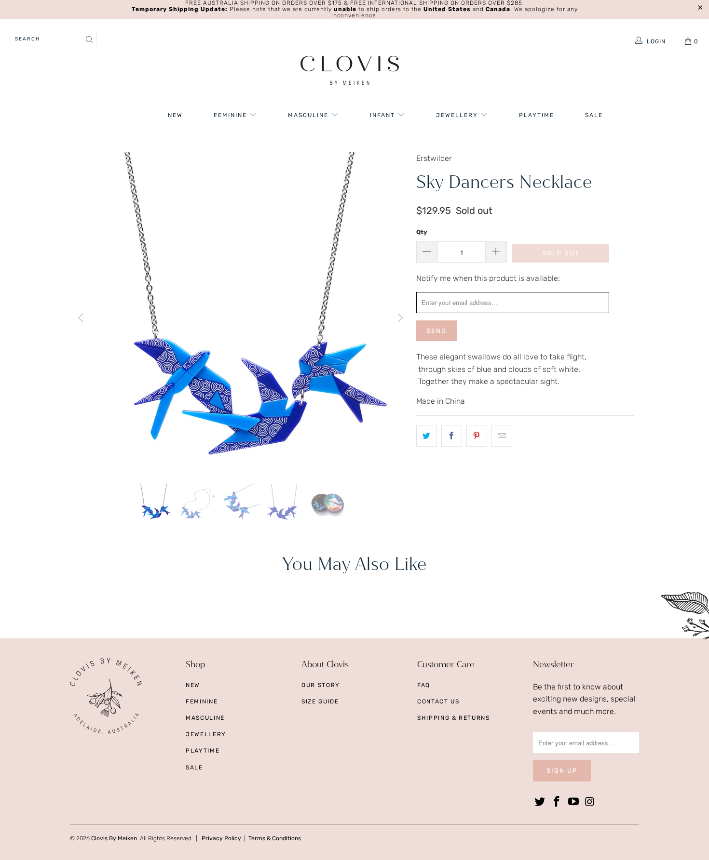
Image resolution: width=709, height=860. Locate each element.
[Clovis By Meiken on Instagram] (590, 802)
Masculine (309, 115)
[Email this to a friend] (501, 436)
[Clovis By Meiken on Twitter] (540, 802)
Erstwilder (434, 158)
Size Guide (320, 701)
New (175, 115)
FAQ (423, 685)
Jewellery (458, 115)
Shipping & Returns (453, 717)
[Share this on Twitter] (426, 436)
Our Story (320, 685)
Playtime (536, 115)
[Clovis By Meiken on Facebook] (557, 802)
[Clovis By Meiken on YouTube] (573, 802)
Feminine (231, 115)
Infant (383, 115)
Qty (421, 232)
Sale (594, 115)
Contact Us (438, 701)
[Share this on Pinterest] (476, 436)
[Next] (399, 318)
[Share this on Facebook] (451, 436)
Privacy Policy (221, 838)
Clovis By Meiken (114, 838)
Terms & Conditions (274, 838)
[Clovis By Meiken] (349, 71)
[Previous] (82, 318)
